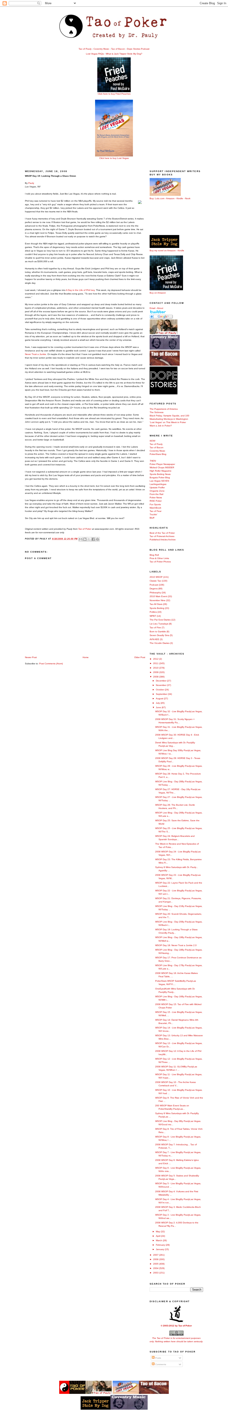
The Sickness (156, 412)
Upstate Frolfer (157, 487)
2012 (156, 659)
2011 (156, 663)
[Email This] (80, 539)
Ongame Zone (157, 491)
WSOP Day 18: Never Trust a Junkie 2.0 (176, 945)
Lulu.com (159, 198)
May (158, 1231)
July (158, 703)
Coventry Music (101, 49)
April (158, 1236)
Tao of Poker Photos (160, 561)
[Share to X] (89, 539)
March (159, 1240)
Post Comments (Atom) (51, 663)
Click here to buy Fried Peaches (114, 94)
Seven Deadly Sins (159, 635)
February (161, 1245)
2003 (156, 1272)
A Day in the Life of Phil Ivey (80, 290)
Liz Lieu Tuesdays (159, 623)
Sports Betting (157, 608)
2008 (156, 676)
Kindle (180, 198)
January (160, 1249)
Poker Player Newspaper (162, 464)
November (161, 685)
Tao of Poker (84, 529)
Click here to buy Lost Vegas (114, 158)
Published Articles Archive (163, 539)
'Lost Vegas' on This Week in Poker (168, 422)
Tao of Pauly (85, 49)
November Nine (157, 600)
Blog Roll (154, 555)
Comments (160, 1364)
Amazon (170, 198)
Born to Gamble (158, 631)
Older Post (139, 657)
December (161, 680)
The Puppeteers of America (164, 409)
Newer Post (31, 657)
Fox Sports (155, 504)
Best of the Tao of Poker (162, 533)
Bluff (152, 518)
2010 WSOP (156, 577)
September (162, 694)
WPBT (153, 616)
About (160, 308)
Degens (154, 588)
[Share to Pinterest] (97, 539)
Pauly (31, 183)
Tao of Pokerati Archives (162, 536)
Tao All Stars (156, 604)
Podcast (154, 585)
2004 (156, 1268)
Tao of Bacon (118, 49)
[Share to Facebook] (93, 539)
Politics (153, 612)
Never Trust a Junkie (35, 354)
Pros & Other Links (159, 558)
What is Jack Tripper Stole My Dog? (124, 54)
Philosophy (155, 592)
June (159, 707)
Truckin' (153, 514)
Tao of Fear (155, 511)
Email (152, 308)
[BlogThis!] (85, 539)
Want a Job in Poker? (161, 425)
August (160, 698)
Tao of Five (155, 627)
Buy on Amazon (158, 293)
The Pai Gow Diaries (160, 619)
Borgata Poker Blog (160, 477)
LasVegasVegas (158, 484)
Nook (187, 198)
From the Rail (156, 494)
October (160, 689)
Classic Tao (155, 581)
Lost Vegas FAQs (95, 54)
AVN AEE (154, 639)
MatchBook (155, 508)
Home (86, 657)
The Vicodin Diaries (159, 643)
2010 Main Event (158, 596)
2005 (156, 1264)
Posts (158, 1358)
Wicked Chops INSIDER (162, 467)
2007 (156, 1255)
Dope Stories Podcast (138, 49)
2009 (156, 672)
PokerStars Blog (158, 454)
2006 (156, 1259)
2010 (156, 668)
